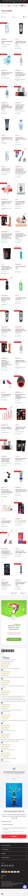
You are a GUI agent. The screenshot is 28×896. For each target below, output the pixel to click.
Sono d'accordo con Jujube (14, 33)
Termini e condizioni (19, 33)
